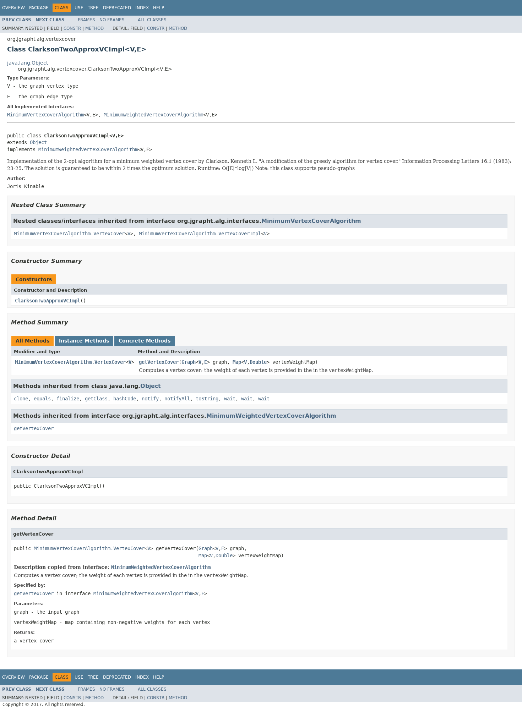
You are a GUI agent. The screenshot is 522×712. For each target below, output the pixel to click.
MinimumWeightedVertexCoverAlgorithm (153, 114)
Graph (188, 362)
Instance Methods (84, 341)
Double (258, 362)
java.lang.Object (27, 63)
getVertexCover (159, 362)
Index (142, 7)
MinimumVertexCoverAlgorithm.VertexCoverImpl (200, 233)
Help (158, 7)
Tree (93, 7)
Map (237, 362)
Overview (13, 7)
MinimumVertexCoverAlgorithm (45, 114)
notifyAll (177, 398)
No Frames (112, 19)
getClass (96, 398)
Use (79, 7)
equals (42, 398)
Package (39, 7)
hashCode (124, 398)
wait (229, 398)
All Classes (152, 19)
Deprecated (117, 7)
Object (38, 142)
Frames (86, 19)
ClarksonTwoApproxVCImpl (47, 300)
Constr (72, 28)
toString (207, 398)
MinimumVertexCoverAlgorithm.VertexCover (69, 233)
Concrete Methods (144, 341)
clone (21, 398)
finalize (67, 398)
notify (150, 398)
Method (94, 28)
